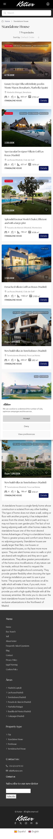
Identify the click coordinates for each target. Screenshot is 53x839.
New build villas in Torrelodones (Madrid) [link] (25, 350)
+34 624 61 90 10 (16, 766)
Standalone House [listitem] (15, 739)
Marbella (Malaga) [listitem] (15, 706)
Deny (26, 426)
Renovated (44, 113)
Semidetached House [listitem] (17, 749)
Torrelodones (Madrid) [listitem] (17, 697)
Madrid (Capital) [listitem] (14, 688)
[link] (26, 60)
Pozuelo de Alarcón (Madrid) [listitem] (19, 702)
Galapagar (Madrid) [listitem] (16, 716)
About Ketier (11, 641)
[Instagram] (26, 823)
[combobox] (30, 37)
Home (7, 21)
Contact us (10, 776)
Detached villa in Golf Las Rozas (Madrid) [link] (26, 286)
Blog (7, 650)
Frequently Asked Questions (17, 646)
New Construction (40, 46)
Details (43, 100)
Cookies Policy (12, 669)
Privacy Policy (11, 660)
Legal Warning (12, 664)
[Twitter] (21, 823)
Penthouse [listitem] (12, 744)
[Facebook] (15, 823)
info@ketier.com (15, 771)
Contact (9, 655)
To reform (44, 376)
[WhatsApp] (37, 823)
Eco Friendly (26, 46)
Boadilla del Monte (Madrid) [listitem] (19, 711)
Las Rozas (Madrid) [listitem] (15, 692)
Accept (26, 418)
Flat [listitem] (9, 734)
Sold (36, 376)
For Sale (16, 46)
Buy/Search (11, 631)
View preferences (26, 434)
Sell (7, 636)
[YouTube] (31, 823)
